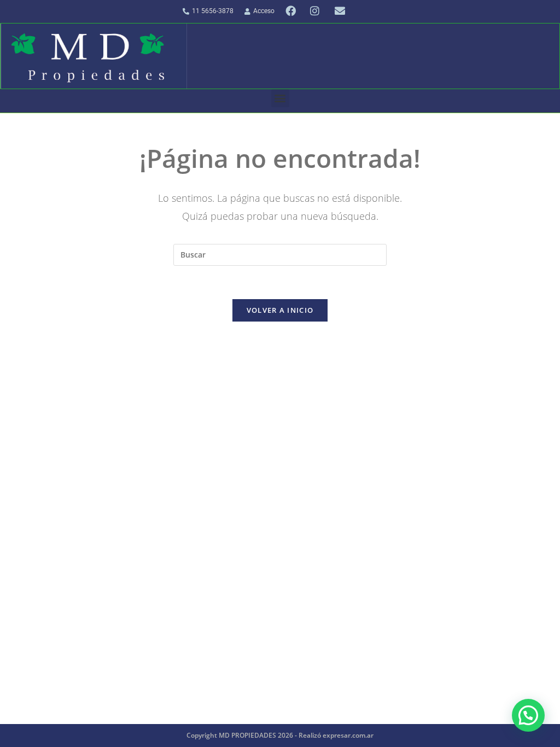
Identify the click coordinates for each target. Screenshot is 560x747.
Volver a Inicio (280, 310)
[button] (280, 98)
